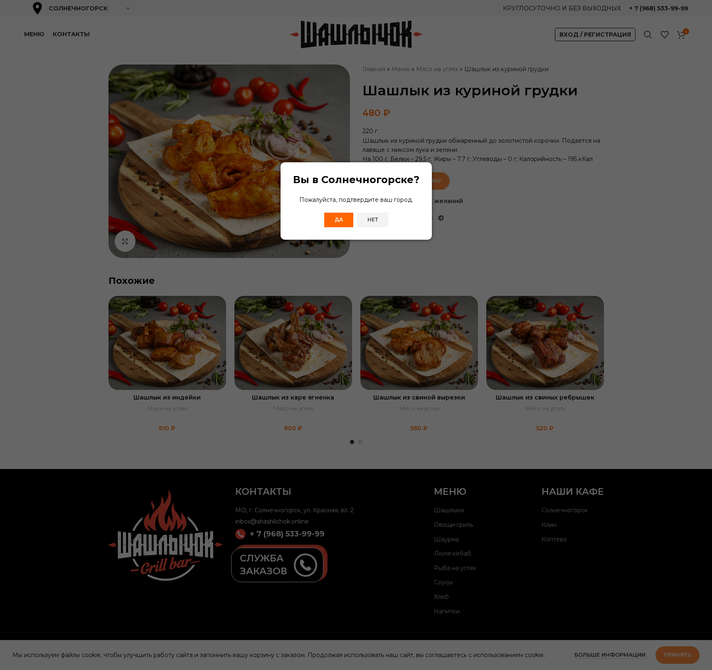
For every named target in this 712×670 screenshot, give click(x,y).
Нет (372, 219)
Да (339, 219)
